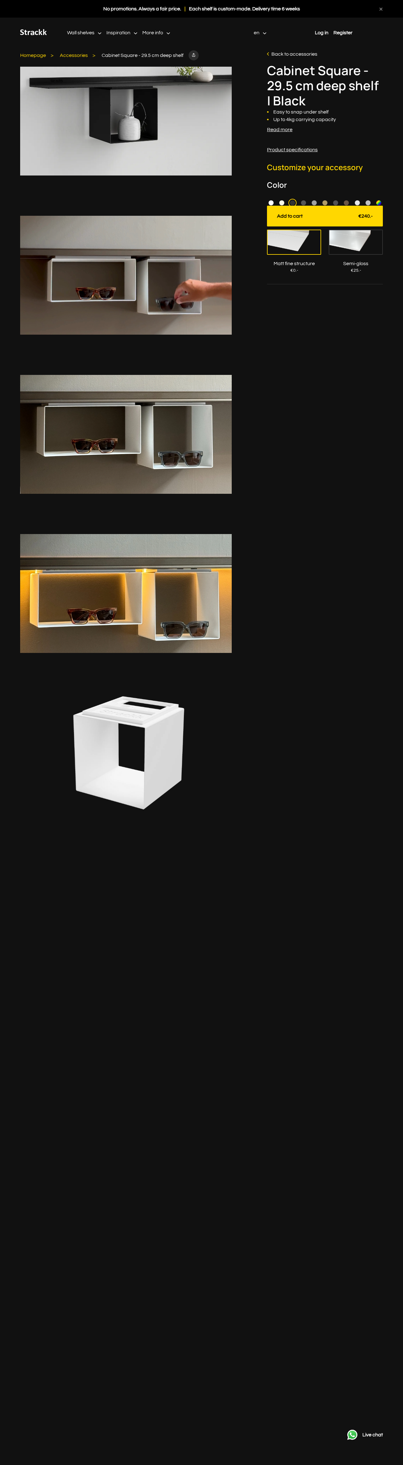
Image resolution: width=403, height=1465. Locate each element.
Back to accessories (294, 54)
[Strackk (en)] (33, 33)
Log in (321, 32)
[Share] (194, 55)
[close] (381, 9)
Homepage (33, 55)
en (257, 32)
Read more (279, 129)
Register (343, 32)
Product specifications (292, 149)
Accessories (74, 55)
